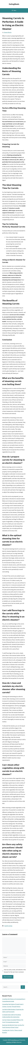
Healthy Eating (8, 926)
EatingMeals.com (15, 1040)
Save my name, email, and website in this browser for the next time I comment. (15, 971)
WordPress (9, 1042)
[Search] (23, 987)
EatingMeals (14, 4)
